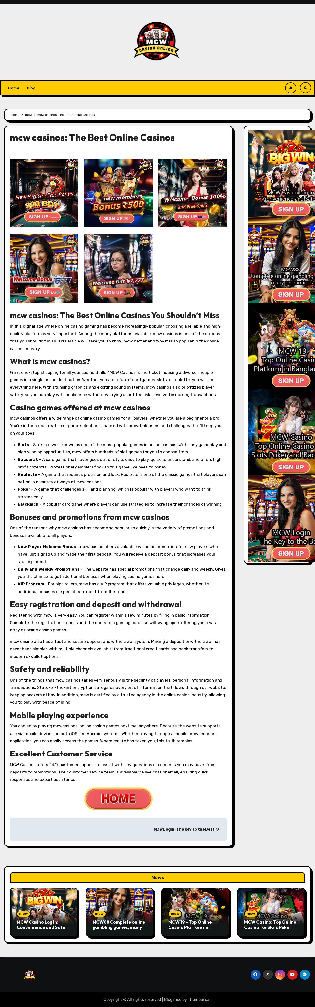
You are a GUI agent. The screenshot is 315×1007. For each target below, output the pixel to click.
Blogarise (172, 999)
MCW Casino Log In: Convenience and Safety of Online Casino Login (43, 927)
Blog (31, 87)
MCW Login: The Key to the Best (184, 829)
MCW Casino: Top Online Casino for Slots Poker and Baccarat (270, 927)
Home (13, 87)
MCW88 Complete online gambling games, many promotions (119, 927)
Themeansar (199, 999)
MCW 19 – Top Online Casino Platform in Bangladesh (190, 927)
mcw (23, 914)
